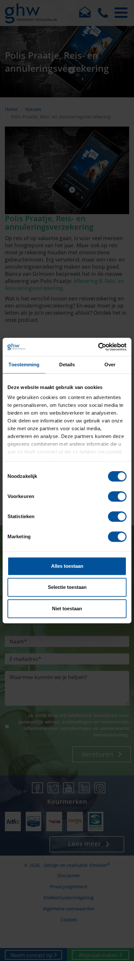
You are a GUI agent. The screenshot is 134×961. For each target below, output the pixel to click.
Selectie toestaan (67, 587)
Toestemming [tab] (23, 364)
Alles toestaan (67, 566)
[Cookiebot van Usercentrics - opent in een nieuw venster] (98, 347)
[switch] (117, 496)
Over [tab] (109, 364)
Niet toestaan (67, 608)
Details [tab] (67, 364)
